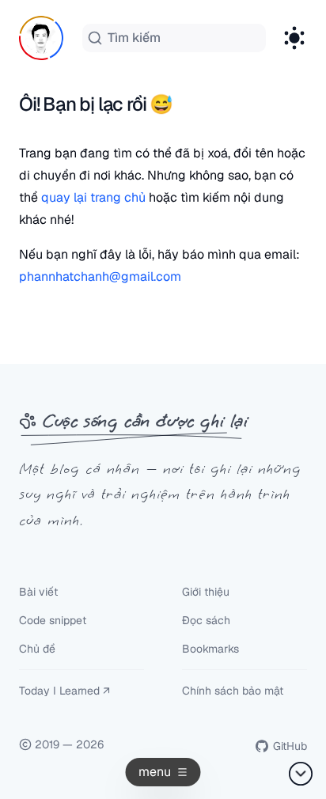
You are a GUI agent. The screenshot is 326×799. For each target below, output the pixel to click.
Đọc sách (206, 620)
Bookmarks (210, 649)
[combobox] (174, 38)
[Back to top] (300, 773)
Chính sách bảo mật (232, 691)
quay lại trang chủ (93, 197)
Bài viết (38, 592)
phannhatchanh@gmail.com (100, 276)
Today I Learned (59, 691)
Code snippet (52, 620)
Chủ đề (37, 649)
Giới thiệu (205, 592)
